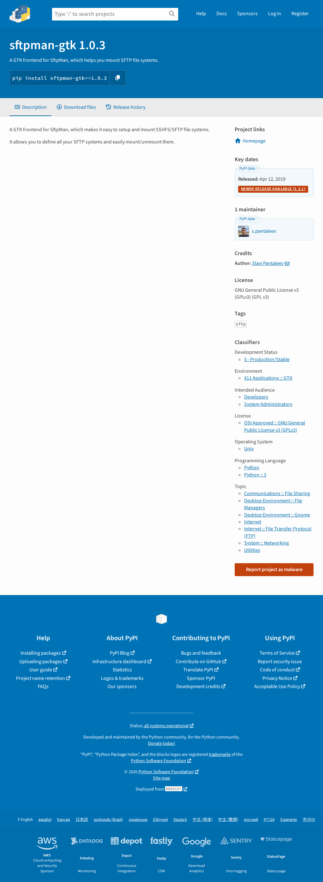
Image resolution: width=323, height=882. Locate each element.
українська (138, 819)
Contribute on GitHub (198, 661)
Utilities (252, 550)
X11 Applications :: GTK (268, 378)
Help (201, 13)
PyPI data (247, 168)
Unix (249, 448)
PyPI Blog (119, 653)
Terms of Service (277, 653)
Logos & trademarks (122, 678)
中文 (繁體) (228, 819)
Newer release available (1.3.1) (273, 189)
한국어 (309, 819)
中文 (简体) (203, 819)
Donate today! (161, 743)
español (44, 819)
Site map (161, 778)
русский (251, 819)
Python (251, 467)
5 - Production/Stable (267, 359)
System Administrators (268, 404)
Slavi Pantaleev (268, 263)
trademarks (220, 754)
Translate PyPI (198, 669)
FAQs (43, 686)
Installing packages (41, 653)
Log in (274, 13)
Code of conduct (277, 669)
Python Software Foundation (158, 760)
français (63, 819)
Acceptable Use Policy (277, 686)
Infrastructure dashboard (119, 661)
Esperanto (288, 819)
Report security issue (280, 661)
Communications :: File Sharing (277, 493)
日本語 (82, 819)
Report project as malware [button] (274, 569)
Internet (252, 521)
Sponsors (247, 13)
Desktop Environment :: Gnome (277, 514)
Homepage (254, 140)
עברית (269, 819)
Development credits (198, 686)
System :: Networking (266, 543)
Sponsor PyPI (201, 678)
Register (300, 13)
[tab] (30, 107)
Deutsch (180, 819)
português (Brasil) (108, 819)
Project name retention (40, 678)
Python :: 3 (255, 474)
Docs (221, 13)
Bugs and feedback (201, 653)
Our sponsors (122, 686)
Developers (256, 397)
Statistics (122, 669)
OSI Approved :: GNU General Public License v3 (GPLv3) (274, 426)
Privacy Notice (277, 678)
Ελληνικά (160, 819)
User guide (40, 669)
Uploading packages (40, 661)
